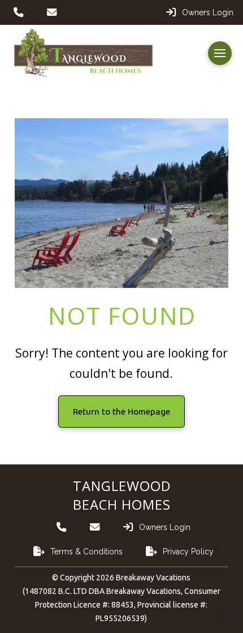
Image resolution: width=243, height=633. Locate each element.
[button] (220, 53)
